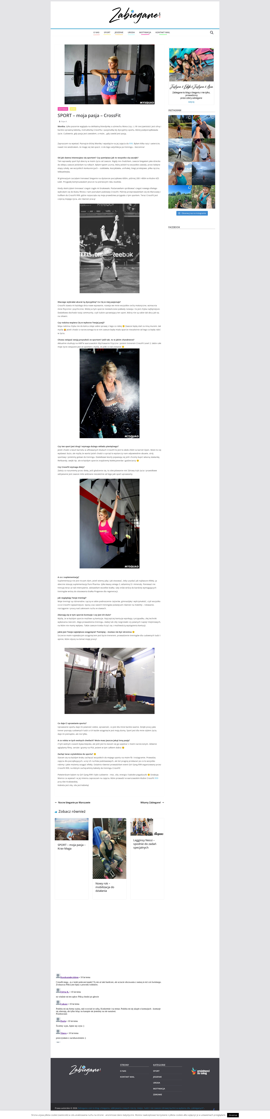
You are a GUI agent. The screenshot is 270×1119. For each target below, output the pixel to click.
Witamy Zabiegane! (150, 802)
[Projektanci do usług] (201, 1068)
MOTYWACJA (145, 32)
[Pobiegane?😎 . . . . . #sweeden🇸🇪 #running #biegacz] (180, 173)
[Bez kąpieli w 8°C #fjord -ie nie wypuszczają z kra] (203, 173)
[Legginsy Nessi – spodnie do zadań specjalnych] (147, 820)
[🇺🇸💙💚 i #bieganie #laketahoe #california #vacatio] (203, 127)
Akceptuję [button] (233, 1115)
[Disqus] (109, 934)
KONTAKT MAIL (163, 32)
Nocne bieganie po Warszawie (74, 802)
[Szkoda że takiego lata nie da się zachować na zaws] (180, 197)
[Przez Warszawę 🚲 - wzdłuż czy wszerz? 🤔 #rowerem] (203, 197)
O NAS (96, 32)
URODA (131, 32)
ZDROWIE (157, 1094)
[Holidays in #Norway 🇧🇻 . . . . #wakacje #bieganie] (180, 150)
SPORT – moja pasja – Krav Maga (72, 846)
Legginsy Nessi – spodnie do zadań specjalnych (144, 843)
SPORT (107, 32)
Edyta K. (64, 121)
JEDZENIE (119, 32)
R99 (131, 143)
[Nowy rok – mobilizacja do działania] (109, 820)
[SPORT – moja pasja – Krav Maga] (71, 820)
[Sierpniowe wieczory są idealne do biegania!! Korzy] (203, 150)
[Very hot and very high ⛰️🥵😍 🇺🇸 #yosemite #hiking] (180, 127)
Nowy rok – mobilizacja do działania (104, 887)
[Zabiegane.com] (85, 1065)
